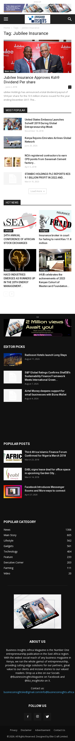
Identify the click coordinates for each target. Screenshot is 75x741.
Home (7, 27)
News (7, 270)
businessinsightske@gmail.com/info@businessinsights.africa (39, 692)
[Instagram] (37, 716)
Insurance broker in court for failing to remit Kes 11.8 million (55, 239)
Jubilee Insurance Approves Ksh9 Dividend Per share (32, 79)
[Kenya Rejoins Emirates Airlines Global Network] (13, 142)
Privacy (13, 730)
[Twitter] (47, 716)
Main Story (10, 71)
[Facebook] (27, 716)
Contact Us (59, 730)
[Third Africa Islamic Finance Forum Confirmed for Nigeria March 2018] (13, 456)
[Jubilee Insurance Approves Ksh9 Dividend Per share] (37, 56)
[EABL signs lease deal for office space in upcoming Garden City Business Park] (13, 474)
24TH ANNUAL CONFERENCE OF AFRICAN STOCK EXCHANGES (19, 239)
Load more (36, 191)
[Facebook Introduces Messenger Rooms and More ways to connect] (13, 491)
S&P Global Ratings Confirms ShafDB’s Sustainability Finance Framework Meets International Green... (47, 376)
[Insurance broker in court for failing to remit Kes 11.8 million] (55, 221)
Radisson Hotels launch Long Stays (46, 355)
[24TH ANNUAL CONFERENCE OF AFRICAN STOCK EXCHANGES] (20, 221)
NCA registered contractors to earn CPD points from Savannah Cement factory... (46, 159)
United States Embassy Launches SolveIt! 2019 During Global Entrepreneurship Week (44, 123)
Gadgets (44, 230)
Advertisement (42, 730)
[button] (70, 19)
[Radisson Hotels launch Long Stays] (13, 359)
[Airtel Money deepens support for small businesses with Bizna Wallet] (13, 395)
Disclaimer (26, 730)
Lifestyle (8, 230)
